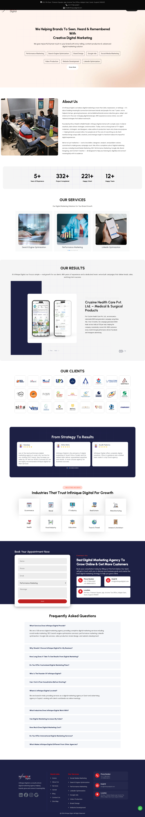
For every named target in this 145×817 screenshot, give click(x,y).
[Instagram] (31, 795)
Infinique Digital (69, 813)
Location (104, 793)
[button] (67, 250)
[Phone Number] (80, 580)
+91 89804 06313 (89, 583)
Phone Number (89, 579)
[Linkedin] (21, 795)
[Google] (36, 795)
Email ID (114, 579)
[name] (72, 67)
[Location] (97, 794)
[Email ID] (108, 580)
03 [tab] (121, 351)
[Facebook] (26, 795)
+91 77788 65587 (89, 581)
